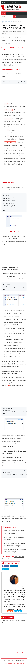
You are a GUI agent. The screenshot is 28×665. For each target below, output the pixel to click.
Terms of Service (19, 663)
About (3, 2)
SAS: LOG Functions (10, 534)
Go (15, 16)
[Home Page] (11, 7)
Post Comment (8, 617)
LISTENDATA (20, 660)
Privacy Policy (8, 663)
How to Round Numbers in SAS (14, 530)
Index (8, 2)
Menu (3, 13)
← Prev (18, 652)
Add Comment (17, 31)
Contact (14, 2)
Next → (24, 652)
